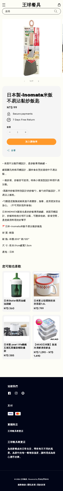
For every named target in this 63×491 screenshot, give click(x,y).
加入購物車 (31, 141)
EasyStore (43, 479)
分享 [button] (13, 150)
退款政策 (41, 485)
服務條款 (22, 485)
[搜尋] (56, 11)
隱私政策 (31, 485)
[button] (3, 5)
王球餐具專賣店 (15, 431)
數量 (9, 127)
